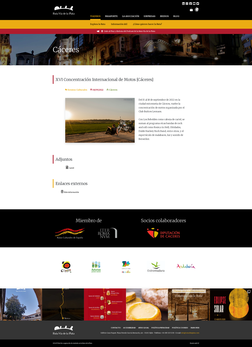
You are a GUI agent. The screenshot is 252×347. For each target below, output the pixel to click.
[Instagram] (187, 3)
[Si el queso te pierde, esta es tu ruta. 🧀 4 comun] (105, 309)
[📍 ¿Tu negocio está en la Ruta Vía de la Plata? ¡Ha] (189, 309)
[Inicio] (64, 9)
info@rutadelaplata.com (190, 333)
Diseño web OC (194, 343)
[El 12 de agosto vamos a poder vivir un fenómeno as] (231, 309)
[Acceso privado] (191, 9)
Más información (71, 192)
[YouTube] (194, 3)
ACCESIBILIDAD (129, 328)
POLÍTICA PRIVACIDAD (160, 328)
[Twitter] (197, 3)
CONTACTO (116, 328)
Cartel (71, 168)
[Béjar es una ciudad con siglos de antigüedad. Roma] (21, 309)
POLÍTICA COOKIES (180, 328)
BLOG (176, 16)
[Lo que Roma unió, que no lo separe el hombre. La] (63, 309)
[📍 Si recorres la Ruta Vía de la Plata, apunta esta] (147, 309)
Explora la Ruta (97, 24)
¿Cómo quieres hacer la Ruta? (147, 24)
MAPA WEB (195, 328)
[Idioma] (196, 10)
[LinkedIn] (183, 3)
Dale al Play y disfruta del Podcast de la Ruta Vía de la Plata (129, 31)
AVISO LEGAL (143, 328)
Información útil (119, 24)
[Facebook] (190, 3)
